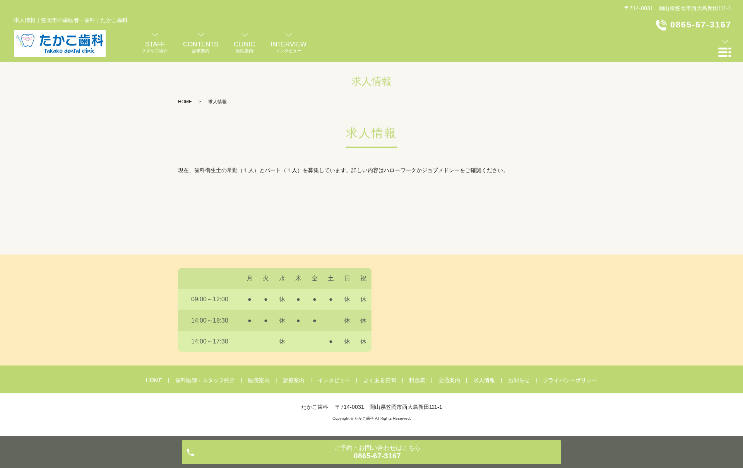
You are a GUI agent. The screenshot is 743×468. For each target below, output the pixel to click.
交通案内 (449, 380)
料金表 (417, 380)
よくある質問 (379, 380)
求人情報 (484, 380)
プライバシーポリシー (570, 380)
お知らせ (519, 380)
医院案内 (259, 380)
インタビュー (334, 380)
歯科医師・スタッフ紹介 (205, 380)
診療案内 (294, 380)
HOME (185, 101)
